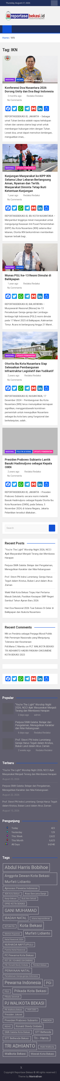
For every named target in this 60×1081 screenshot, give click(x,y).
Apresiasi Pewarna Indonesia (21, 888)
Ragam (20, 80)
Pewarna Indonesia (23, 982)
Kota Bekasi (31, 925)
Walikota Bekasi (15, 1054)
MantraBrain (35, 1076)
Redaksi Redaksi (35, 96)
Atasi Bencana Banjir (35, 893)
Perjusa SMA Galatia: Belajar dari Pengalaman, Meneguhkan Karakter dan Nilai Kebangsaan (34, 725)
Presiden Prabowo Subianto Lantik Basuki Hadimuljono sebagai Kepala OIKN (28, 463)
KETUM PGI (10, 926)
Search (52, 528)
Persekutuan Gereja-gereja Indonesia (21, 976)
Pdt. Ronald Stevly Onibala (16, 965)
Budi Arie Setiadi (29, 898)
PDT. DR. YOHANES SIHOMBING (19, 960)
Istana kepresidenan (41, 918)
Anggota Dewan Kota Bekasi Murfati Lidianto (27, 879)
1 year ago (13, 195)
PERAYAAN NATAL (17, 970)
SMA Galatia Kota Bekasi (17, 1032)
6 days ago (23, 732)
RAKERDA (47, 1021)
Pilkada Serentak (12, 997)
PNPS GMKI (31, 1010)
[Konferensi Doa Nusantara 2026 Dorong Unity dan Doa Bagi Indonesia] (30, 69)
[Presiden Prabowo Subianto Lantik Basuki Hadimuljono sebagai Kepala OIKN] (30, 441)
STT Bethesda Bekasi (17, 1038)
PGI (48, 983)
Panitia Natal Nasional (15, 950)
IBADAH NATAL (16, 918)
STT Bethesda (43, 1032)
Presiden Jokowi (13, 1014)
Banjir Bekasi (10, 898)
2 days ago (23, 715)
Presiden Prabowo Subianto (21, 1020)
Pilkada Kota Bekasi (30, 991)
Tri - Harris (41, 1038)
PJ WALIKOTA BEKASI (24, 1003)
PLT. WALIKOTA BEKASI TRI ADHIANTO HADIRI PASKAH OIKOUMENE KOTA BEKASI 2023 (29, 650)
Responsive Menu (54, 3)
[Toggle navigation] (16, 29)
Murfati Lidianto (37, 933)
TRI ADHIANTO (20, 1046)
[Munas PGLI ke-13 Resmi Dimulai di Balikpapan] (30, 257)
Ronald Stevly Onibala (29, 1026)
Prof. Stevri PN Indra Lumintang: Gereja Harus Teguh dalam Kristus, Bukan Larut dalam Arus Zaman (28, 580)
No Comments (14, 100)
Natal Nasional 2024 (14, 939)
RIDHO (8, 1026)
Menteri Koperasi (12, 934)
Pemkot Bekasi (40, 965)
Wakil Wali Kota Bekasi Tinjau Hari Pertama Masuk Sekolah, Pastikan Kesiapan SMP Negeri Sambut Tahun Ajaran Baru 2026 (29, 596)
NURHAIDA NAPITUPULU (19, 944)
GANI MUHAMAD (21, 910)
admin (37, 715)
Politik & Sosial (24, 452)
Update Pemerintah (26, 168)
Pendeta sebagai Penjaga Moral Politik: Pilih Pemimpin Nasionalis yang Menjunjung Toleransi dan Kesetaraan (28, 637)
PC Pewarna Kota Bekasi (19, 955)
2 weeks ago (24, 750)
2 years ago (13, 375)
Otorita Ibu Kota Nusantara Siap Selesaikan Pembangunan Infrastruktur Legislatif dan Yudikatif (29, 367)
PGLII (7, 991)
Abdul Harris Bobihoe (26, 867)
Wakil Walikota (47, 1047)
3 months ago (15, 96)
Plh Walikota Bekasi (13, 1010)
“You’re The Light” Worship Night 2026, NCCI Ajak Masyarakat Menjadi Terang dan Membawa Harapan (30, 553)
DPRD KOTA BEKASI (15, 903)
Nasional (10, 80)
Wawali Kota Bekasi (42, 1053)
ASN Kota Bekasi (12, 894)
